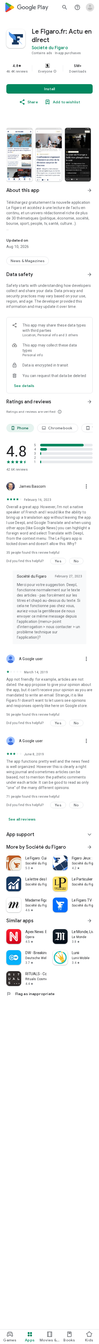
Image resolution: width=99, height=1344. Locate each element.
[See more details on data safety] (24, 385)
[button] (54, 71)
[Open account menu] (90, 7)
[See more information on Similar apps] (89, 920)
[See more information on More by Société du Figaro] (89, 847)
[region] (49, 68)
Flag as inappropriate (30, 993)
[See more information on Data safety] (89, 274)
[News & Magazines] (27, 261)
